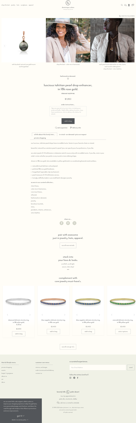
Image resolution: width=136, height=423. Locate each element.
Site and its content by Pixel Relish (68, 410)
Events (3, 370)
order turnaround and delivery (45, 370)
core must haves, (36, 192)
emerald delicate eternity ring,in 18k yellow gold (120, 321)
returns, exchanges (41, 367)
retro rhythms (35, 213)
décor (3, 382)
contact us (39, 373)
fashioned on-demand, (39, 198)
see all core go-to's (68, 347)
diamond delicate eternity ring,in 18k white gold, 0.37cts (15, 322)
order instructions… (68, 104)
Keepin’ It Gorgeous (7, 373)
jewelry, (33, 201)
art (2, 379)
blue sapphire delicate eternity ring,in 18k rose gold (51, 321)
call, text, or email (65, 403)
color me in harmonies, (38, 189)
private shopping (6, 367)
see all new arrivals (68, 245)
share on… (68, 219)
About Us (4, 376)
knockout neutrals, (37, 204)
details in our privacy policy (19, 420)
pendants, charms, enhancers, (41, 210)
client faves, (35, 186)
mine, (33, 207)
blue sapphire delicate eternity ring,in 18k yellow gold (85, 321)
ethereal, (34, 195)
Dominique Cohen (68, 392)
